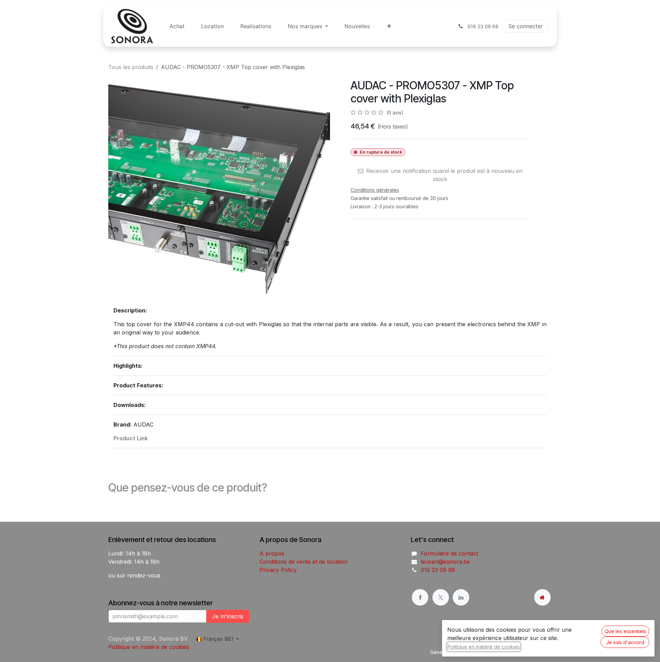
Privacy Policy (278, 569)
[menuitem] (177, 26)
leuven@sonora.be (445, 561)
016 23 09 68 (438, 569)
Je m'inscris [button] (227, 616)
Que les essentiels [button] (625, 631)
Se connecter (525, 26)
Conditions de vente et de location (304, 561)
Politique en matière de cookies (148, 646)
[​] (420, 597)
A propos (272, 553)
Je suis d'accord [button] (625, 642)
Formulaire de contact (449, 553)
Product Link (130, 438)
